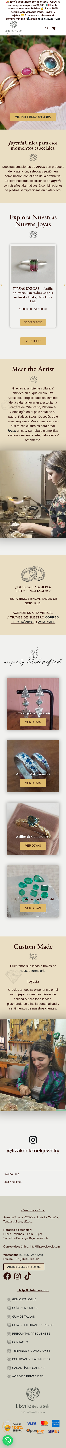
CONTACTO (20, 1342)
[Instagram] (17, 1276)
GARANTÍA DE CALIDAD (28, 1367)
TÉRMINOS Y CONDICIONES (31, 1350)
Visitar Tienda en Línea (33, 116)
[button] (7, 1440)
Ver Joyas (33, 722)
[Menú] (60, 28)
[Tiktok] (28, 1276)
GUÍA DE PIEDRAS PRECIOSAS (33, 1325)
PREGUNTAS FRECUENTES (31, 1333)
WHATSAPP (46, 622)
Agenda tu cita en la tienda (23, 1266)
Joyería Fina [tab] (11, 1174)
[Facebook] (7, 1276)
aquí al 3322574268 (48, 18)
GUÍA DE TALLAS (23, 1316)
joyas (12, 430)
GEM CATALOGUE (24, 1299)
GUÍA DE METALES (24, 1307)
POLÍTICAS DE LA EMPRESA (31, 1359)
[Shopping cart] (53, 28)
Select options (33, 322)
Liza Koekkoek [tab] (13, 1181)
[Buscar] (46, 28)
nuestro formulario (32, 970)
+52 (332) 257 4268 (30, 1254)
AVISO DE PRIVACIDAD (27, 1376)
